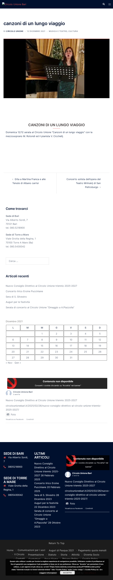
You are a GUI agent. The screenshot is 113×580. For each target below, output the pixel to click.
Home (10, 550)
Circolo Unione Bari (23, 392)
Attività (75, 554)
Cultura (73, 31)
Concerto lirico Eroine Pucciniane (24, 291)
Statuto (52, 554)
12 (100, 339)
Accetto (67, 572)
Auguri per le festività (18, 301)
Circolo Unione (14, 31)
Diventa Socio (91, 554)
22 (42, 351)
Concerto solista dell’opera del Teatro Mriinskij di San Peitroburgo (84, 183)
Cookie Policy (90, 558)
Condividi (30, 419)
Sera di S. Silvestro (16, 296)
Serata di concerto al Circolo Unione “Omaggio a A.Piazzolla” (40, 307)
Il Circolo (19, 554)
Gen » (18, 362)
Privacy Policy (70, 558)
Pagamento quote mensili (92, 550)
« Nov (9, 362)
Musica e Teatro (58, 31)
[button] (103, 4)
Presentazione (36, 554)
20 (13, 351)
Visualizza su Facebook (15, 419)
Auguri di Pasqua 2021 (61, 550)
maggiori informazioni (48, 573)
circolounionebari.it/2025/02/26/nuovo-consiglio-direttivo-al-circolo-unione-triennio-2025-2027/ (87, 494)
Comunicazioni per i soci (31, 550)
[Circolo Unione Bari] (14, 4)
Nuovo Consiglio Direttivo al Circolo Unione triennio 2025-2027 (41, 285)
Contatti (20, 558)
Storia (64, 554)
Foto (13, 414)
